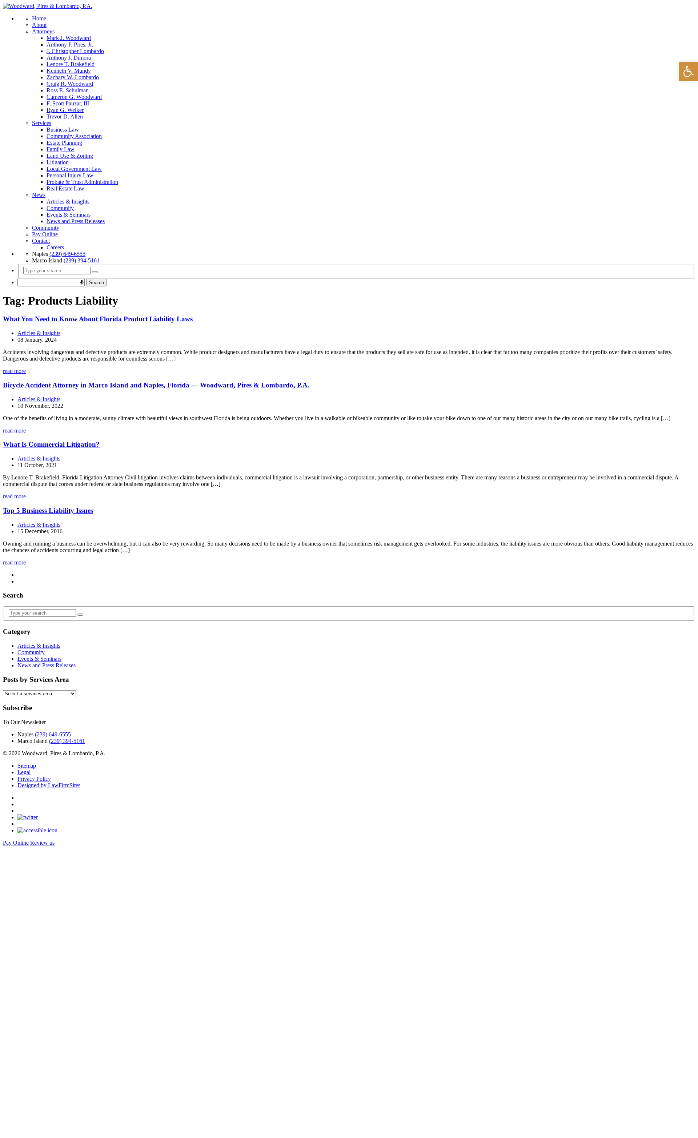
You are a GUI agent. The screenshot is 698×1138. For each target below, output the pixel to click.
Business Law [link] (63, 129)
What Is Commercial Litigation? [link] (51, 444)
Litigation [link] (58, 162)
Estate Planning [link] (64, 143)
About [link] (39, 25)
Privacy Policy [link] (34, 779)
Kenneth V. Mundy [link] (69, 71)
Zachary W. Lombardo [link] (73, 77)
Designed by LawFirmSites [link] (48, 785)
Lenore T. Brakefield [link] (71, 64)
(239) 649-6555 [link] (67, 254)
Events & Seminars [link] (69, 215)
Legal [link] (24, 772)
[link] (688, 71)
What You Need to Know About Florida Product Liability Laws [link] (98, 319)
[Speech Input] (82, 282)
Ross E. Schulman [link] (68, 90)
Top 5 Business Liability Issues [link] (48, 510)
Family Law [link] (61, 149)
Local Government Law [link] (74, 169)
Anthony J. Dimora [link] (69, 58)
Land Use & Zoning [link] (70, 156)
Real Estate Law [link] (65, 188)
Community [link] (60, 208)
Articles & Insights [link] (68, 201)
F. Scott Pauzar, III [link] (68, 103)
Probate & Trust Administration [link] (82, 182)
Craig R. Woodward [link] (70, 84)
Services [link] (41, 123)
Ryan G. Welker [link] (65, 110)
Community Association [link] (74, 136)
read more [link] (14, 371)
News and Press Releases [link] (76, 221)
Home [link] (39, 18)
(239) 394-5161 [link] (82, 260)
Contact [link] (41, 241)
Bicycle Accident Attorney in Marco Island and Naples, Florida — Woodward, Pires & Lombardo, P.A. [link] (156, 385)
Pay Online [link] (45, 234)
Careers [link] (55, 247)
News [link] (38, 195)
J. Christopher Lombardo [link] (75, 51)
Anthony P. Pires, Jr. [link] (70, 44)
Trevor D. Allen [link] (65, 116)
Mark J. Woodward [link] (69, 38)
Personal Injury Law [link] (70, 175)
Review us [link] (42, 843)
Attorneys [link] (43, 31)
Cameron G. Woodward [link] (74, 97)
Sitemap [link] (26, 766)
